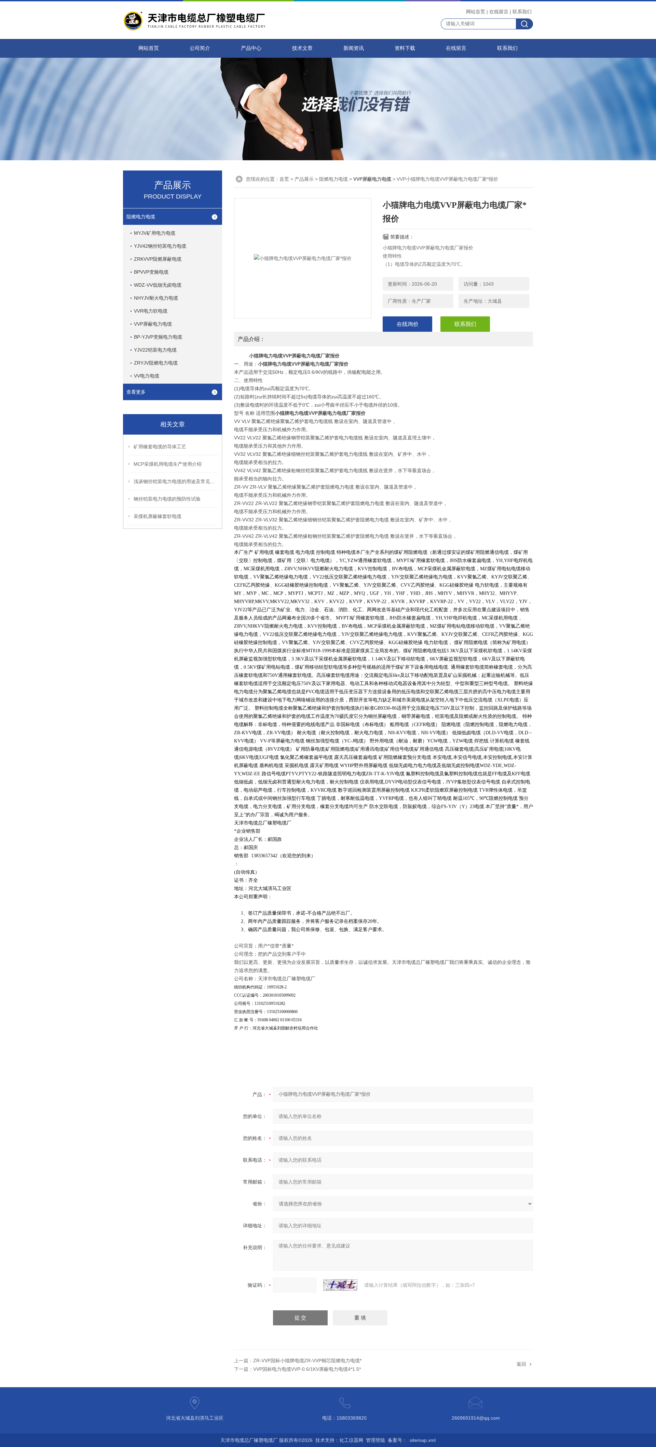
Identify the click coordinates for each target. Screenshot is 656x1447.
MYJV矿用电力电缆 (154, 233)
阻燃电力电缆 (140, 216)
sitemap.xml (423, 1440)
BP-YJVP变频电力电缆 (158, 337)
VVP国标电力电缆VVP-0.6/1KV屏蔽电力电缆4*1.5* (307, 1369)
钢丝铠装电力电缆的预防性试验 (167, 499)
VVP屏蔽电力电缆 (153, 324)
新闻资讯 (353, 48)
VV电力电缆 (146, 376)
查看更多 (136, 392)
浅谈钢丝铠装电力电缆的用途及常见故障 (176, 481)
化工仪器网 (351, 1440)
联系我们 (522, 11)
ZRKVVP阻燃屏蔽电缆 (157, 259)
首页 (284, 179)
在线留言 (498, 11)
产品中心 (251, 48)
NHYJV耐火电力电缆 (156, 298)
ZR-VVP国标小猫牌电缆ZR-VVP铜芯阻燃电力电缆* (307, 1360)
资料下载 (405, 48)
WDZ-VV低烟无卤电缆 (157, 285)
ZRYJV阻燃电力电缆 (156, 363)
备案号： (397, 1440)
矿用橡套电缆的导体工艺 (160, 446)
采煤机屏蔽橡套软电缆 (157, 516)
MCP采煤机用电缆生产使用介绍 (168, 464)
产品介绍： (251, 339)
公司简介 (200, 48)
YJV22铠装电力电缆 (155, 350)
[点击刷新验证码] (340, 1285)
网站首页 (475, 11)
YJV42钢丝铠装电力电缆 (160, 246)
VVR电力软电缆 (150, 311)
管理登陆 (375, 1440)
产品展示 (304, 179)
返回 (521, 1364)
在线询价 (408, 324)
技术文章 (302, 48)
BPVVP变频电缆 (151, 272)
